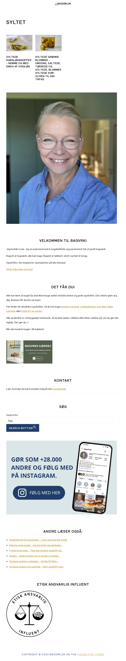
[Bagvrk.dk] (63, 3)
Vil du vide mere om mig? (19, 269)
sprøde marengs (70, 306)
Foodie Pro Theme (90, 654)
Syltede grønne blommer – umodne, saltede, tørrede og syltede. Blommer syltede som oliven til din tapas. (48, 68)
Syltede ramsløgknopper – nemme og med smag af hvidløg (19, 61)
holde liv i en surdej (31, 311)
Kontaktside (59, 389)
